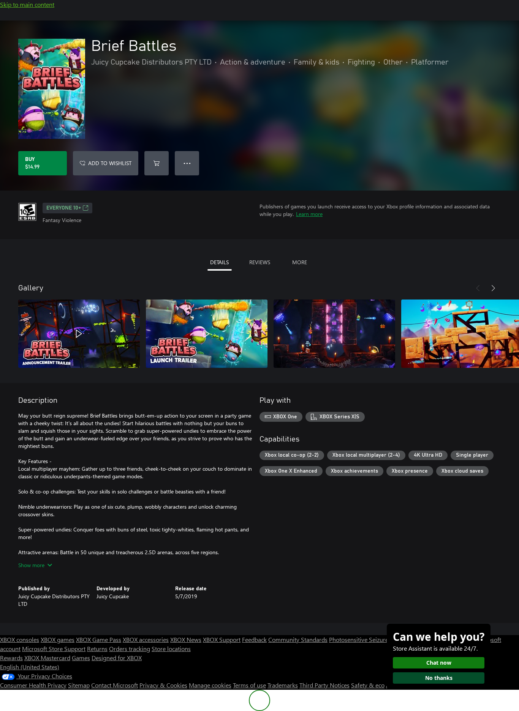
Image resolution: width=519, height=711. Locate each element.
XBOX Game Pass (98, 639)
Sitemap (79, 685)
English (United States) (29, 667)
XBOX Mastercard (47, 658)
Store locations (171, 649)
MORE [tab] (299, 262)
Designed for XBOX (117, 658)
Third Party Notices (324, 685)
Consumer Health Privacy (33, 685)
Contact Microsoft (114, 685)
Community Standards (298, 639)
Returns (97, 649)
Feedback (254, 639)
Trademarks (282, 685)
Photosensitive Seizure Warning (371, 639)
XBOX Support (222, 639)
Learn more (309, 214)
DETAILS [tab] (219, 262)
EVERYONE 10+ (63, 208)
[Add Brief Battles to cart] (156, 163)
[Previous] (478, 288)
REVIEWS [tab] (259, 262)
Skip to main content (27, 4)
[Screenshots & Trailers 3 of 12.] (334, 334)
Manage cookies (210, 685)
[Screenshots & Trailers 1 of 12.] (79, 334)
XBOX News (185, 639)
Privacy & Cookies (163, 685)
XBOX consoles (19, 639)
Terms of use (249, 685)
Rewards (11, 658)
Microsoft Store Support (53, 649)
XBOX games (57, 639)
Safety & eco (368, 685)
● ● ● (187, 163)
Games (81, 658)
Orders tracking (129, 649)
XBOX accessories (146, 639)
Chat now (438, 662)
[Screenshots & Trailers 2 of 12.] (206, 334)
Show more (31, 565)
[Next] (493, 288)
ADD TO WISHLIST (109, 163)
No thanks (439, 677)
